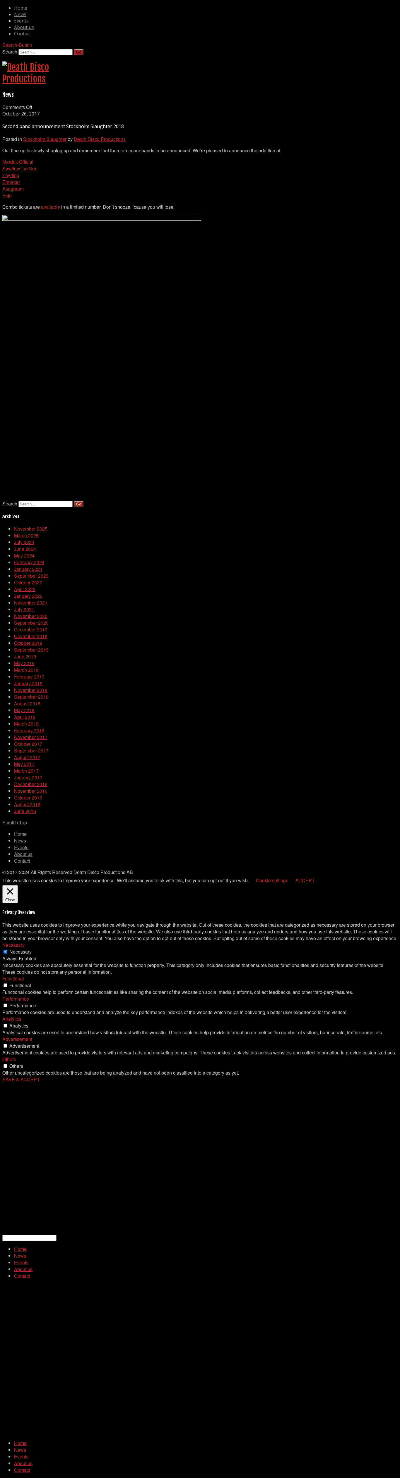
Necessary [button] (13, 945)
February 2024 (29, 562)
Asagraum (13, 188)
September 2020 (31, 622)
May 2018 (24, 710)
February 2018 (29, 730)
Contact (22, 33)
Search (9, 51)
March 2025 (26, 535)
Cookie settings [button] (272, 880)
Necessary (20, 951)
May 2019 (24, 663)
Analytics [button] (11, 1019)
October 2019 (28, 643)
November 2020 (30, 616)
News (20, 14)
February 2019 (29, 676)
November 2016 (30, 791)
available (50, 206)
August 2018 (27, 703)
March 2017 (26, 770)
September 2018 (31, 696)
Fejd (7, 195)
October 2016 (28, 797)
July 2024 (24, 542)
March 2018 (26, 723)
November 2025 (30, 528)
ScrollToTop (14, 822)
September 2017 (31, 750)
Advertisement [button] (17, 1039)
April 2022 (24, 589)
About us (24, 27)
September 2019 (31, 649)
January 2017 (28, 777)
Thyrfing (10, 175)
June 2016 (25, 811)
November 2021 (30, 602)
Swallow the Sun (19, 168)
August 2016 (27, 804)
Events (21, 21)
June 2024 (25, 548)
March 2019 (26, 670)
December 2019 (30, 629)
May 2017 (24, 764)
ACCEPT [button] (305, 880)
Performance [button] (15, 998)
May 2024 (24, 555)
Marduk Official (17, 161)
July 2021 (24, 609)
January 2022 (28, 596)
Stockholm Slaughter (44, 139)
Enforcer (11, 182)
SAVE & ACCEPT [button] (21, 1079)
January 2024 (28, 569)
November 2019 (30, 636)
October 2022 (28, 582)
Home (20, 8)
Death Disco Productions (100, 139)
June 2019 (25, 656)
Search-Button (17, 45)
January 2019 (28, 683)
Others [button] (9, 1059)
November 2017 (30, 737)
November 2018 (30, 690)
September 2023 (31, 575)
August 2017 (27, 757)
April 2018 (24, 717)
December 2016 (30, 784)
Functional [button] (13, 978)
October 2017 (28, 743)
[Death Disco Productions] (25, 79)
